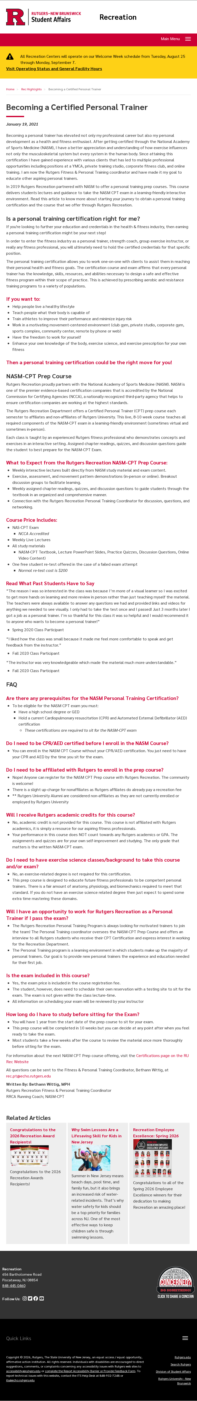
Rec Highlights (31, 89)
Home (10, 89)
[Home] (43, 17)
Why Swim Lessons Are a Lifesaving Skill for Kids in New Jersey (97, 1135)
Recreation (118, 17)
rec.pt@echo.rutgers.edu (28, 1075)
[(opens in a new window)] (24, 1298)
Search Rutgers (181, 1364)
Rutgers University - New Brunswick (174, 1380)
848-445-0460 (13, 1285)
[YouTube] (41, 1298)
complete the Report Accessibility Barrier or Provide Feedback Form (90, 1371)
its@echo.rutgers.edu (20, 1380)
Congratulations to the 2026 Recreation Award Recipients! (33, 1135)
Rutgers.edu (183, 1357)
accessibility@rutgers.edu (23, 1371)
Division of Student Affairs (173, 1371)
